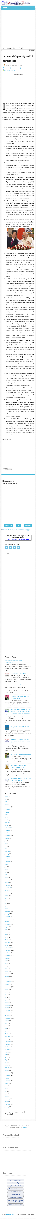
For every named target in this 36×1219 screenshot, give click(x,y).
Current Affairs (15, 1194)
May (6, 799)
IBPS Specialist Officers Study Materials (15, 1201)
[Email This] (6, 469)
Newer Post (8, 526)
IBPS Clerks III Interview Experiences (21, 754)
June (6, 843)
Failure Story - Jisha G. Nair (18, 674)
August (7, 796)
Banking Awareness (15, 1204)
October (7, 812)
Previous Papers (15, 1180)
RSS (18, 547)
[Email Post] (3, 469)
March (6, 804)
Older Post (28, 526)
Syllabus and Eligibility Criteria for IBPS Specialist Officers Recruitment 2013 (21, 741)
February (7, 822)
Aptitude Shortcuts (16, 1186)
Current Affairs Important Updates (14, 68)
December (8, 828)
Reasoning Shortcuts (15, 1188)
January (7, 825)
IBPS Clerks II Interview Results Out (14, 685)
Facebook (6, 547)
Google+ (14, 547)
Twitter (10, 547)
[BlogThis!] (8, 469)
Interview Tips (15, 1183)
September (8, 807)
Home (18, 526)
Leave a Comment (9, 70)
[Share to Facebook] (11, 469)
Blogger (24, 1127)
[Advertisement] (18, 28)
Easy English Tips (15, 1191)
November (8, 809)
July (6, 814)
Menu (4, 7)
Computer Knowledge (15, 1197)
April (6, 801)
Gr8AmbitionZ (10, 1214)
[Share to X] (9, 469)
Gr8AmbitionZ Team (18, 1217)
